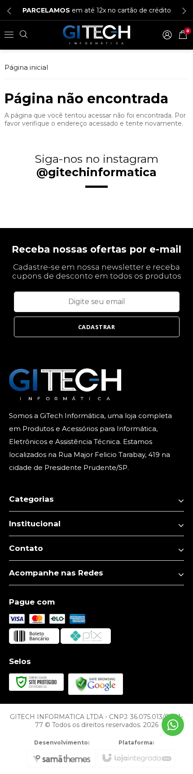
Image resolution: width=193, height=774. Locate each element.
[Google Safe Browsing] (95, 683)
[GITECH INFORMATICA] (96, 34)
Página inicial (26, 67)
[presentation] (9, 10)
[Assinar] (97, 327)
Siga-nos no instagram (96, 165)
